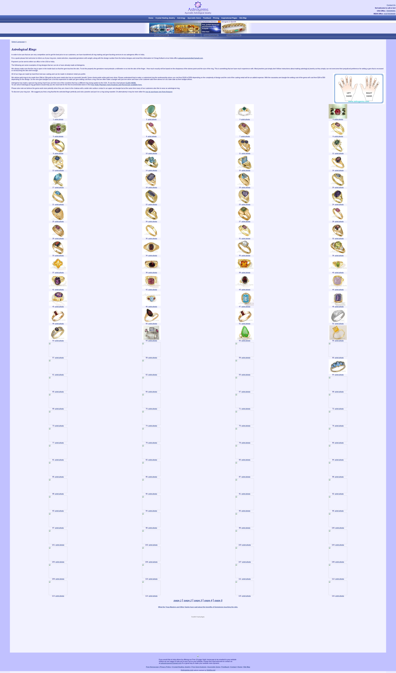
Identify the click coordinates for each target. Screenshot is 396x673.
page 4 (208, 600)
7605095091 (390, 11)
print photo (59, 119)
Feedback (207, 18)
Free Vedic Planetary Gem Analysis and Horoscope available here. (116, 85)
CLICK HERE (131, 83)
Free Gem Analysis (199, 667)
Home (150, 18)
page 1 (178, 600)
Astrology (181, 18)
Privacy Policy (165, 667)
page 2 (188, 600)
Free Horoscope (152, 667)
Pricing (216, 18)
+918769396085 (389, 14)
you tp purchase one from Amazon (158, 92)
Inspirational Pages (229, 18)
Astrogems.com (187, 670)
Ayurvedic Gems (194, 18)
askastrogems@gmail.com (171, 663)
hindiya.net (211, 670)
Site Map (242, 18)
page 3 (198, 600)
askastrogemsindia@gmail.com (190, 58)
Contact (233, 667)
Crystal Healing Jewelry (165, 18)
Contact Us (391, 5)
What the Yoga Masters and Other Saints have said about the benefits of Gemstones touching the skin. (198, 607)
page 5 (218, 600)
